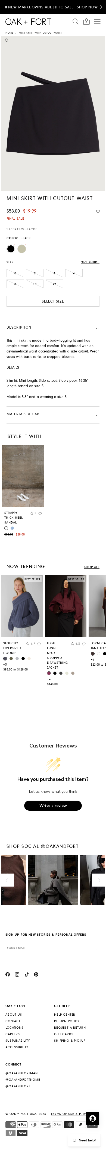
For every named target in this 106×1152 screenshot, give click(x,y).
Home (9, 32)
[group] (22, 624)
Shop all (91, 567)
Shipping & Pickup (69, 1040)
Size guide (90, 262)
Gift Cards (63, 1034)
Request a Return (70, 1027)
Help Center (64, 1014)
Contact (12, 1021)
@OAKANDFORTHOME (22, 1080)
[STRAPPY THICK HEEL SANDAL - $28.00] (23, 476)
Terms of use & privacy (71, 1114)
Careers (12, 1034)
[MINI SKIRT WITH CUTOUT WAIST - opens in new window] (53, 113)
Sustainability (17, 1040)
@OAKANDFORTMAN (21, 1073)
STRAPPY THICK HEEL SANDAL (13, 517)
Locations (14, 1027)
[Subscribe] (96, 949)
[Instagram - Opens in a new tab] (17, 975)
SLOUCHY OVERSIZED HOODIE (12, 648)
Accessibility (16, 1047)
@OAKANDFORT (17, 1086)
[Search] (75, 21)
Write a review (53, 805)
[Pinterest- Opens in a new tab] (36, 975)
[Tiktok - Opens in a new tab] (26, 975)
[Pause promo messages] (6, 7)
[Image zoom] (7, 41)
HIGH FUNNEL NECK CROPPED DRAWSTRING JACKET (57, 655)
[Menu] (97, 21)
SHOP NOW (87, 7)
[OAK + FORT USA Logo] (28, 21)
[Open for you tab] (92, 1118)
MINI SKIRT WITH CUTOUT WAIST (40, 32)
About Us (13, 1014)
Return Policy (66, 1021)
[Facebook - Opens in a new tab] (7, 975)
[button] (101, 7)
